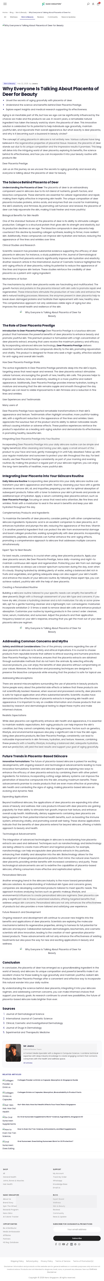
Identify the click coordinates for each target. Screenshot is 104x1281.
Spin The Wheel (10, 1206)
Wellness (14, 17)
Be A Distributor (9, 1228)
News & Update (59, 1216)
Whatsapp (57, 1180)
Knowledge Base (60, 1184)
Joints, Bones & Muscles (13, 1180)
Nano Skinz (7, 1213)
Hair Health (8, 1184)
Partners (6, 1239)
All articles (27, 1063)
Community (53, 17)
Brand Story (8, 1202)
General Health (9, 1177)
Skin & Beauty (21, 12)
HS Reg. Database (11, 1242)
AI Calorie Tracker (11, 1216)
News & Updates (68, 17)
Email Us (56, 1187)
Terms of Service (62, 1261)
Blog (11, 12)
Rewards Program (11, 1209)
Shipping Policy (17, 1261)
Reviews (40, 17)
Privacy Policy (47, 1261)
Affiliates (7, 1235)
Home (5, 12)
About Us (7, 1199)
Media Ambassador (11, 1231)
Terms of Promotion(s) (83, 1261)
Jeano (35, 83)
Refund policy (32, 1261)
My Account (58, 1173)
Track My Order (60, 1177)
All (5, 17)
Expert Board (58, 1199)
